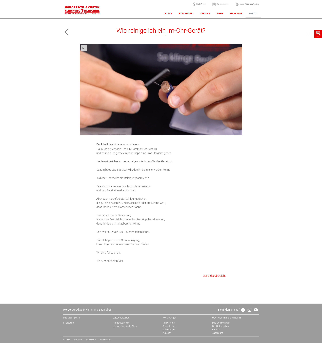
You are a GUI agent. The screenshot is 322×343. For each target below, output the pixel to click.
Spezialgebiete (170, 326)
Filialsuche (68, 322)
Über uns (236, 13)
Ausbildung (217, 333)
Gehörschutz (169, 329)
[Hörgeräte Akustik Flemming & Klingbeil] (82, 10)
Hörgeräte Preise (121, 322)
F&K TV (253, 13)
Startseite (78, 339)
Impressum (91, 339)
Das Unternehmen (221, 322)
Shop (220, 13)
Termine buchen (223, 4)
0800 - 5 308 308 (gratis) (249, 4)
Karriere (216, 329)
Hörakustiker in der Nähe (125, 326)
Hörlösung (186, 13)
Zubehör (167, 333)
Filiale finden (201, 4)
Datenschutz (105, 339)
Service (205, 13)
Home (168, 13)
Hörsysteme (169, 322)
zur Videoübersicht (214, 275)
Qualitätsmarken (220, 326)
